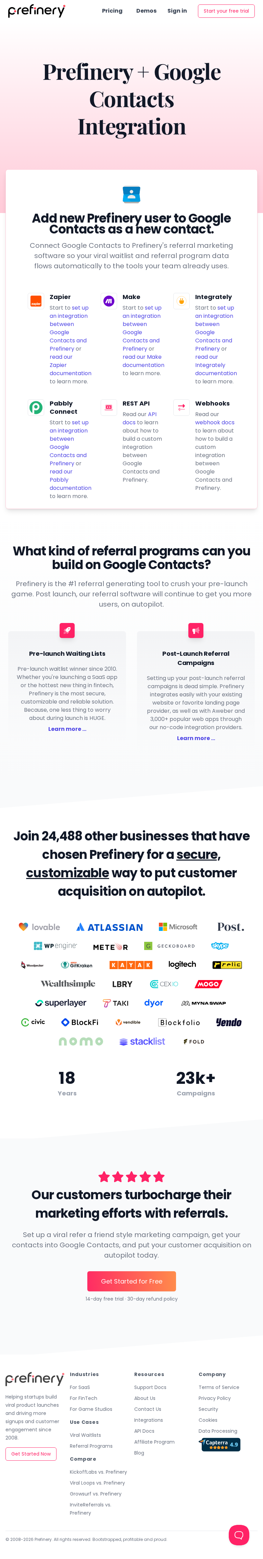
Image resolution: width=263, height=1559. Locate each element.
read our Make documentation (143, 361)
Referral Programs (91, 1446)
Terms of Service (219, 1387)
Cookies (208, 1420)
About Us (144, 1398)
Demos (146, 11)
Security (208, 1409)
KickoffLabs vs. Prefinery (98, 1472)
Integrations (148, 1420)
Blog (139, 1452)
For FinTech (83, 1398)
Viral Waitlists (85, 1435)
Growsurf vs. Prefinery (96, 1493)
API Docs (144, 1431)
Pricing (112, 11)
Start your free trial (226, 11)
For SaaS (80, 1387)
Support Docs (150, 1387)
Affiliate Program (154, 1441)
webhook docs (215, 422)
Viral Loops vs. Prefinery (97, 1482)
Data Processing (218, 1431)
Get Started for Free (131, 1281)
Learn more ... (67, 729)
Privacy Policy (215, 1398)
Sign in (177, 11)
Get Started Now (31, 1453)
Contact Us (147, 1409)
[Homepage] (36, 11)
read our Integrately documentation (216, 365)
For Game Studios (91, 1409)
